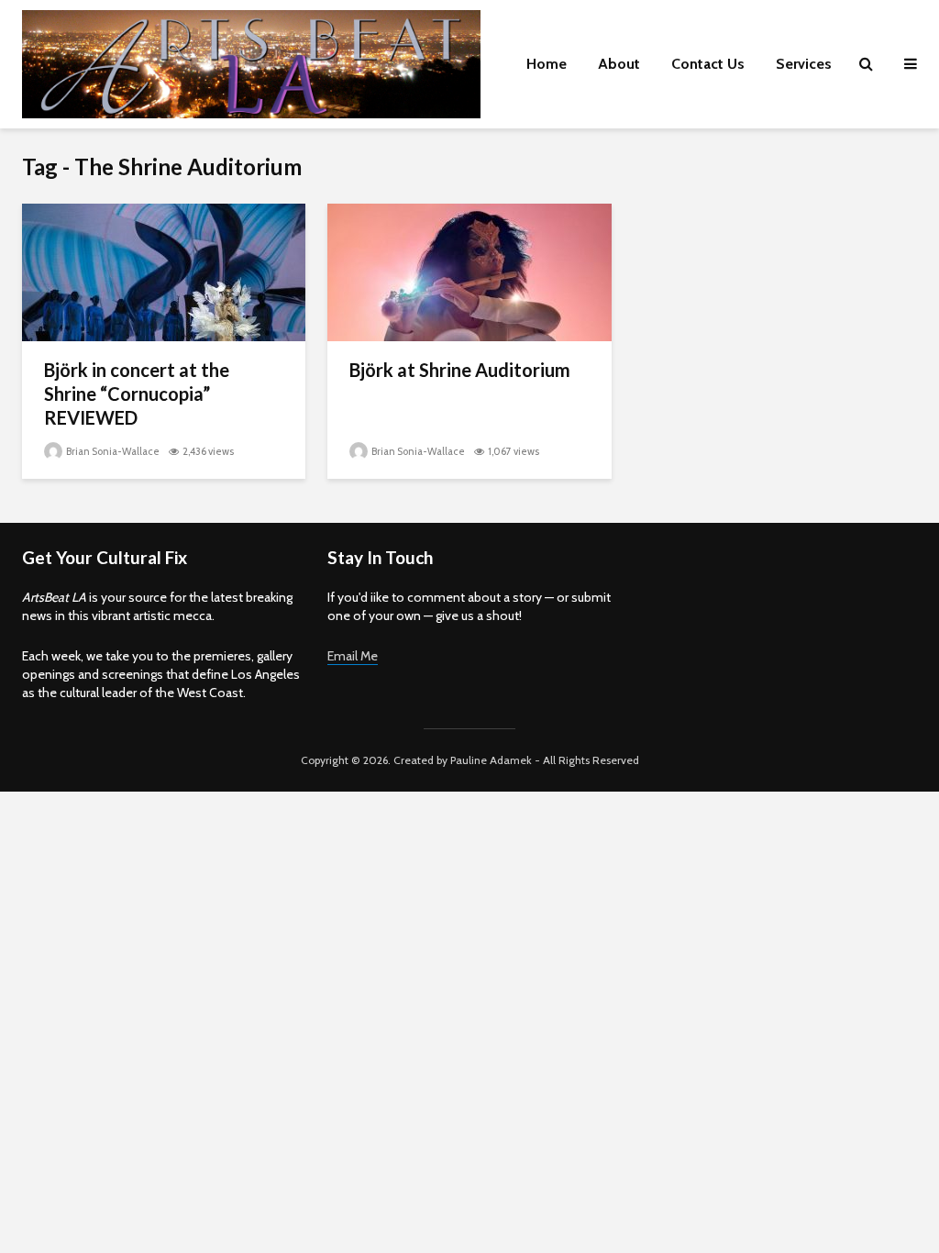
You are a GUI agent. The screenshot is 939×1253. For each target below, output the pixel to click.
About (619, 63)
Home (546, 63)
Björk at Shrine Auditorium (459, 370)
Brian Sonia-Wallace (112, 451)
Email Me (352, 656)
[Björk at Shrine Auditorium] (469, 271)
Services (804, 63)
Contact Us (708, 63)
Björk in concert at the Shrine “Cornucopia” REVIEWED (136, 393)
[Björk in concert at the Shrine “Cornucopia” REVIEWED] (163, 271)
